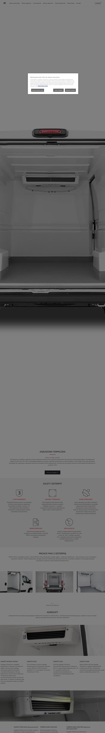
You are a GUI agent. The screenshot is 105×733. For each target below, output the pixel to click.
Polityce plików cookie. (42, 86)
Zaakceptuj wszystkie (70, 90)
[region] (53, 83)
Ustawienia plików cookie (37, 90)
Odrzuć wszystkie (58, 90)
